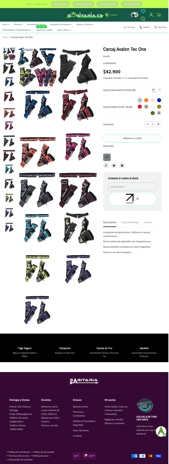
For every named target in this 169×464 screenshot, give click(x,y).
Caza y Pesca (63, 30)
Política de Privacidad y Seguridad (84, 422)
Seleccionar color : (118, 106)
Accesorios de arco (35, 24)
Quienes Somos (80, 406)
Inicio (5, 37)
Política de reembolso (19, 451)
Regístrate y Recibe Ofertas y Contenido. (115, 421)
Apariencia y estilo (44, 29)
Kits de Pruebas (133, 4)
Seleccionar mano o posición (119, 90)
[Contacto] (115, 14)
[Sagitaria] (84, 15)
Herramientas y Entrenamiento (16, 30)
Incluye (148, 222)
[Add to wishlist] (107, 157)
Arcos (5, 24)
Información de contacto (20, 459)
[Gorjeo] (114, 165)
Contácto (77, 435)
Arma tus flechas (85, 4)
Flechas (17, 24)
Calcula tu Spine (109, 4)
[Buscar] (142, 18)
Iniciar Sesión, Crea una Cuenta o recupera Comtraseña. (116, 410)
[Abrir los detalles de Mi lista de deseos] (143, 11)
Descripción (109, 222)
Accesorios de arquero (60, 24)
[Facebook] (106, 165)
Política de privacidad (43, 451)
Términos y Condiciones (79, 413)
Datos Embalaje (130, 222)
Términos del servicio (18, 455)
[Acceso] (151, 14)
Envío (125, 77)
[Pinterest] (122, 165)
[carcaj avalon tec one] (36, 66)
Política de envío (41, 455)
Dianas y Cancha (84, 24)
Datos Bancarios (81, 430)
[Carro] (158, 14)
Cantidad (108, 124)
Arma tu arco (62, 4)
